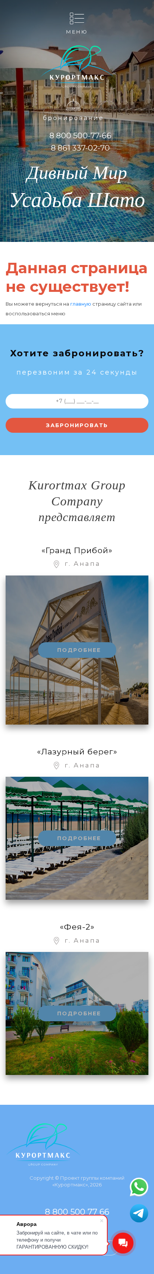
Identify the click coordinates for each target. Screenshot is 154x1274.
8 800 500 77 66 (77, 1212)
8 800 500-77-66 (80, 135)
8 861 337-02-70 (80, 147)
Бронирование (73, 118)
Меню (77, 31)
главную (80, 304)
